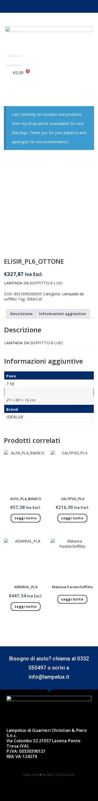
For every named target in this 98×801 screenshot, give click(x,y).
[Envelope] (53, 6)
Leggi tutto (26, 518)
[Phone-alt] (62, 6)
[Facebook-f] (36, 6)
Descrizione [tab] (21, 313)
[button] (14, 60)
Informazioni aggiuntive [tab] (62, 313)
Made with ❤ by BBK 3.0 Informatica (49, 775)
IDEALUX (34, 299)
